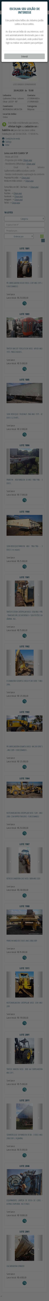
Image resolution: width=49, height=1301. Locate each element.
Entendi (24, 56)
